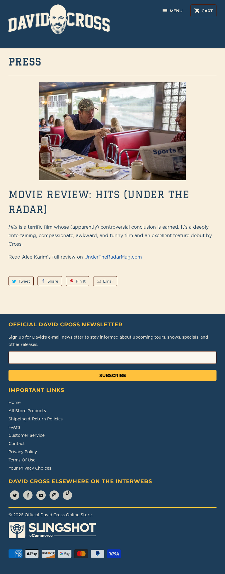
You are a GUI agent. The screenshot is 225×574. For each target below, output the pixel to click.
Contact (16, 443)
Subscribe (112, 375)
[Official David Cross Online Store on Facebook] (28, 495)
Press (24, 61)
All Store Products (27, 411)
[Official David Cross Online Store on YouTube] (41, 495)
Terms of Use (21, 460)
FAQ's (14, 427)
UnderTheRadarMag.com (113, 257)
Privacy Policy (22, 452)
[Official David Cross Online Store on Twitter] (14, 495)
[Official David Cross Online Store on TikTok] (67, 495)
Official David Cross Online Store (58, 515)
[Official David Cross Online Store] (59, 24)
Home (14, 402)
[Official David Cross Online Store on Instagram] (54, 495)
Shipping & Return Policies (35, 419)
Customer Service (26, 435)
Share (52, 281)
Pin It (81, 281)
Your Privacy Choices (29, 468)
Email (108, 281)
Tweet (24, 281)
